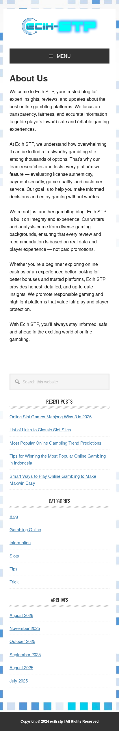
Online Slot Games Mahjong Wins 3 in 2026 (51, 416)
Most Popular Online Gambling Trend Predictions (55, 443)
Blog (14, 516)
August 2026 (21, 615)
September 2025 (25, 654)
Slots (14, 556)
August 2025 (21, 667)
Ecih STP (59, 26)
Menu (64, 56)
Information (20, 542)
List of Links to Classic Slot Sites (40, 429)
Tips (14, 569)
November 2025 (25, 628)
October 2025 (22, 641)
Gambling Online (25, 529)
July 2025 (19, 681)
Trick (14, 582)
